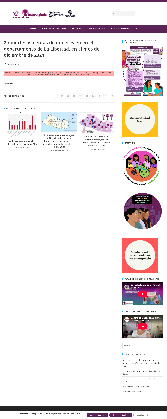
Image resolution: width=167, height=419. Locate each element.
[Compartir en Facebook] (61, 96)
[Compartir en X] (55, 96)
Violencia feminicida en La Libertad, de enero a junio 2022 (22, 142)
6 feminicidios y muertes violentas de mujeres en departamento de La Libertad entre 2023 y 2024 (96, 141)
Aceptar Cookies (97, 415)
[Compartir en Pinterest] (68, 96)
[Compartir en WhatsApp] (111, 96)
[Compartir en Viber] (80, 96)
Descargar (8, 84)
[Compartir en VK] (86, 96)
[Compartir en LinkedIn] (74, 96)
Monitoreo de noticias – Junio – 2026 (136, 386)
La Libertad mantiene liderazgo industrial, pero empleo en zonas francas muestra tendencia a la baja (141, 363)
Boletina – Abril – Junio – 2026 (133, 391)
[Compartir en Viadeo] (105, 96)
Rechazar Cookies (121, 415)
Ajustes (140, 415)
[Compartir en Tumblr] (99, 96)
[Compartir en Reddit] (93, 96)
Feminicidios (13, 64)
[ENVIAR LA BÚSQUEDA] (132, 13)
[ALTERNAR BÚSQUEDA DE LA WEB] (136, 29)
